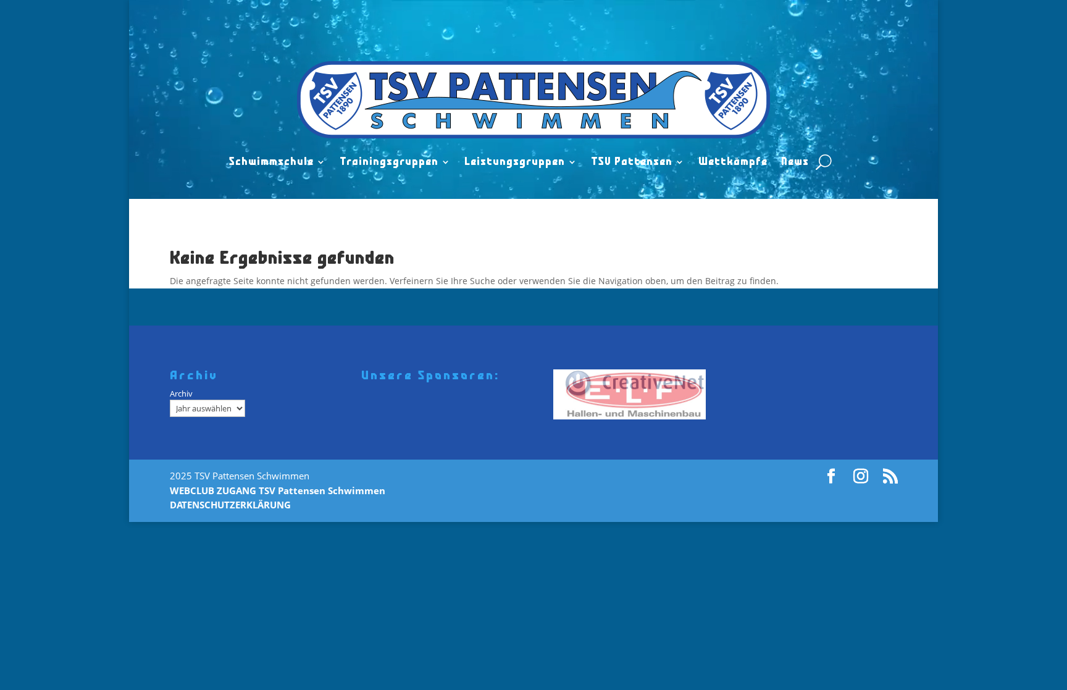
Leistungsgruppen (514, 162)
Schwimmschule (271, 162)
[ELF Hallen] (633, 394)
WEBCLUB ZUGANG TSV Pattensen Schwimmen (277, 490)
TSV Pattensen (631, 162)
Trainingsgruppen (389, 162)
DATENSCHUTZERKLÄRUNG (230, 505)
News (795, 162)
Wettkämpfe (733, 162)
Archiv (181, 393)
